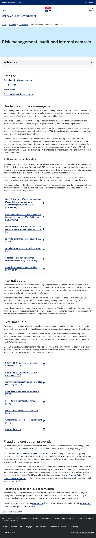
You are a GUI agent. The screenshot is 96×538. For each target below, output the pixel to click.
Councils (12, 24)
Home (4, 24)
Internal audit (10, 85)
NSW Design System (85, 532)
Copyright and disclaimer (35, 527)
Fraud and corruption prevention (18, 94)
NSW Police (37, 503)
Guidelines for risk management (18, 80)
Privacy (5, 527)
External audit (10, 89)
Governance (23, 24)
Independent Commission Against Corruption (28, 453)
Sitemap (74, 527)
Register (91, 3)
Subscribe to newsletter (58, 527)
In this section (48, 62)
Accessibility (16, 527)
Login (85, 3)
